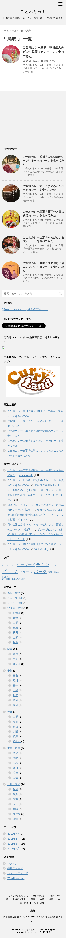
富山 (15, 675)
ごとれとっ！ (33, 11)
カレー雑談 (13, 593)
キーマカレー (9, 565)
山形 (15, 637)
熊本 (15, 799)
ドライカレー (56, 565)
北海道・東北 (15, 608)
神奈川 (17, 664)
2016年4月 (13, 848)
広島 (15, 763)
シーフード (26, 564)
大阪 (15, 731)
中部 (9, 670)
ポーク (40, 571)
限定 (14, 578)
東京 (15, 659)
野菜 (6, 578)
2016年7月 (13, 833)
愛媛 (15, 772)
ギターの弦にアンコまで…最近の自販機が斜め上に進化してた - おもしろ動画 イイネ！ (35, 514)
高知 (15, 777)
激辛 (50, 572)
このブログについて (18, 895)
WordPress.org (16, 878)
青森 (15, 617)
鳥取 (46, 60)
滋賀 (15, 721)
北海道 (17, 613)
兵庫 (15, 736)
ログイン (12, 863)
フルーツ (26, 571)
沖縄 (15, 818)
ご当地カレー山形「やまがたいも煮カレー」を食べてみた (43, 239)
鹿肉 (23, 578)
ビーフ (10, 571)
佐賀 (15, 794)
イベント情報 (15, 603)
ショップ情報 (15, 598)
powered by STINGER (38, 932)
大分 (15, 804)
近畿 (9, 711)
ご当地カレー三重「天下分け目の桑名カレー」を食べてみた (43, 213)
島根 (15, 758)
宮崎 (15, 809)
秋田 (15, 632)
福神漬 (57, 572)
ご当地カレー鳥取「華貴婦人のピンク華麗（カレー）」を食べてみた (43, 52)
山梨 (15, 690)
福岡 (15, 789)
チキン (52, 60)
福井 (15, 685)
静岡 (15, 705)
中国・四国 (13, 748)
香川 (15, 767)
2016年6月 (13, 838)
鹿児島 (17, 814)
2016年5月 (13, 843)
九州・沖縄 (13, 784)
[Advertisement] (29, 118)
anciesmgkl (26, 475)
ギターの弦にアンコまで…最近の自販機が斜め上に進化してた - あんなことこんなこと (35, 534)
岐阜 (15, 700)
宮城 (15, 627)
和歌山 (17, 741)
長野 (15, 695)
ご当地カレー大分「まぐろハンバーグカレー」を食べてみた (43, 187)
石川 (15, 680)
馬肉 (18, 578)
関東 (9, 649)
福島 (15, 642)
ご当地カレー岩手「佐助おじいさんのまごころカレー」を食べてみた (43, 266)
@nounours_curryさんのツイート (25, 309)
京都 (15, 726)
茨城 (15, 654)
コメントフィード (17, 873)
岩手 (15, 622)
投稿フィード (15, 868)
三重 (15, 716)
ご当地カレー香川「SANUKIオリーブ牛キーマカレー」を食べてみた (43, 160)
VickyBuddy (41, 549)
